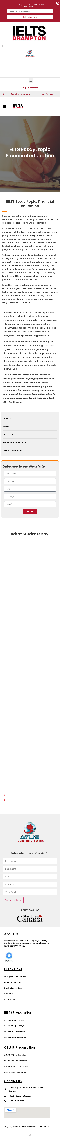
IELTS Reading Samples (14, 1031)
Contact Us (9, 999)
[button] (31, 80)
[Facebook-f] (30, 1135)
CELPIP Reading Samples (15, 1060)
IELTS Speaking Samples (15, 1037)
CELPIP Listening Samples (15, 1072)
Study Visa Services (13, 988)
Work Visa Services (12, 982)
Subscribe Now (30, 17)
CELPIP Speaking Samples (16, 1066)
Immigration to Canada (15, 976)
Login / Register (30, 87)
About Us (8, 993)
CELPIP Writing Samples (15, 1055)
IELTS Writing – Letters (14, 1020)
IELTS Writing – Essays (14, 1025)
